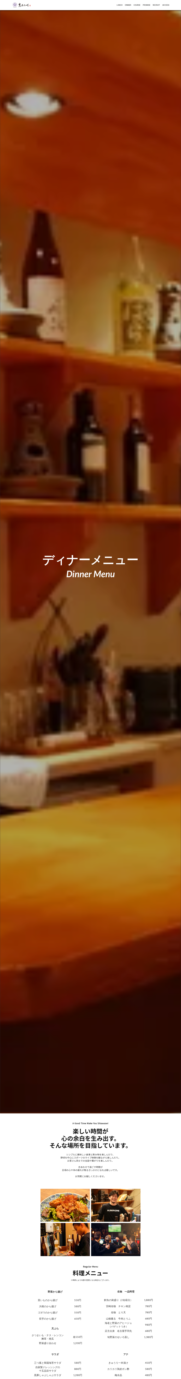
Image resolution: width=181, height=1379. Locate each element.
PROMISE (146, 5)
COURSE (137, 5)
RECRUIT (156, 5)
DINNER (128, 5)
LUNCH (120, 5)
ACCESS (165, 5)
